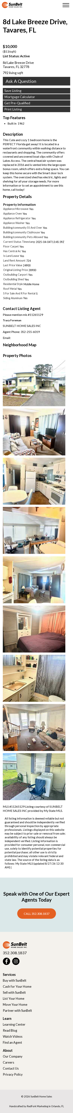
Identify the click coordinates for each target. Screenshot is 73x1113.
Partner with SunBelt (17, 1010)
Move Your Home (15, 1004)
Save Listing (13, 91)
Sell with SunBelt (14, 992)
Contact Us (11, 1068)
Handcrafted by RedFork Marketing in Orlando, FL (36, 1106)
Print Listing (13, 109)
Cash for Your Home (17, 986)
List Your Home (13, 998)
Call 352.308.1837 (36, 913)
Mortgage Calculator (19, 97)
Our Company (12, 1056)
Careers (8, 1062)
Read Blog (10, 1030)
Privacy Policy (13, 1074)
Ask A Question (21, 81)
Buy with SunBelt (14, 980)
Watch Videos (12, 1036)
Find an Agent (12, 1042)
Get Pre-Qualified (17, 103)
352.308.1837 (15, 953)
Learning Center (14, 1024)
